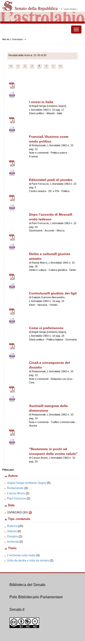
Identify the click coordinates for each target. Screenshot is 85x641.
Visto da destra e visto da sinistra (28, 560)
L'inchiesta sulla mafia (21, 555)
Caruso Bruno (16, 493)
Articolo (12, 531)
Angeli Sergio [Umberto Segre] (26, 483)
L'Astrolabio (16, 39)
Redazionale (15, 488)
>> (60, 65)
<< (10, 65)
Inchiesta (13, 541)
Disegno (12, 536)
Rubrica (12, 526)
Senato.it (16, 609)
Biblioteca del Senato (27, 585)
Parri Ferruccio (16, 498)
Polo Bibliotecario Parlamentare (36, 597)
